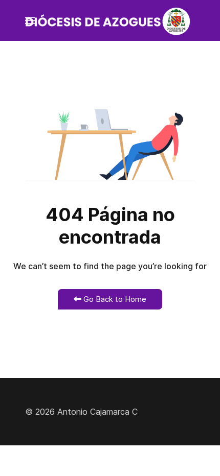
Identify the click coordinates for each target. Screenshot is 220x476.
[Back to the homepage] (110, 20)
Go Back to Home (113, 299)
